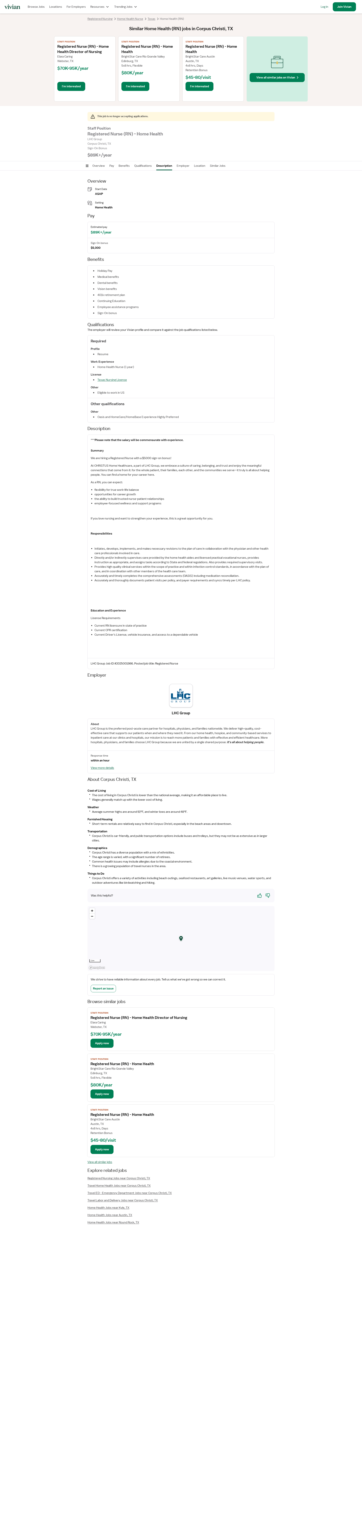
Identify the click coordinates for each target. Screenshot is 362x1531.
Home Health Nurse (130, 19)
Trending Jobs (123, 7)
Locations (55, 7)
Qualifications (143, 166)
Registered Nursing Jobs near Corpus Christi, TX (118, 1178)
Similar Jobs (217, 166)
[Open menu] (87, 166)
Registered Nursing (100, 19)
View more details (102, 768)
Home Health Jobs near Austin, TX (109, 1215)
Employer (183, 166)
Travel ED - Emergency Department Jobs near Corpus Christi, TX (129, 1193)
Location (199, 166)
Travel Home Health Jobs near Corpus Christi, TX (119, 1186)
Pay (111, 166)
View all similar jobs (99, 1162)
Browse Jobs (36, 7)
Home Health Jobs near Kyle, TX (108, 1208)
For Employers (76, 7)
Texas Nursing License (112, 380)
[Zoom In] (92, 910)
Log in (324, 7)
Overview (98, 166)
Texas (151, 19)
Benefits (124, 166)
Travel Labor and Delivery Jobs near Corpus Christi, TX (122, 1200)
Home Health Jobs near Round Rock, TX (113, 1222)
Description (164, 166)
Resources (97, 7)
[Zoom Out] (92, 916)
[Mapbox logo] (97, 968)
